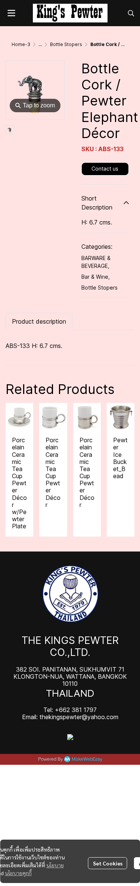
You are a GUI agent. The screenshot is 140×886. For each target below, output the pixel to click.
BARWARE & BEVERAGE (96, 262)
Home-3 (21, 44)
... (40, 44)
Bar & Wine (95, 277)
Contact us (104, 168)
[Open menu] (11, 13)
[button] (131, 13)
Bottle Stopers (66, 44)
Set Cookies (107, 863)
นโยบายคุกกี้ (18, 873)
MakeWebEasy (87, 759)
